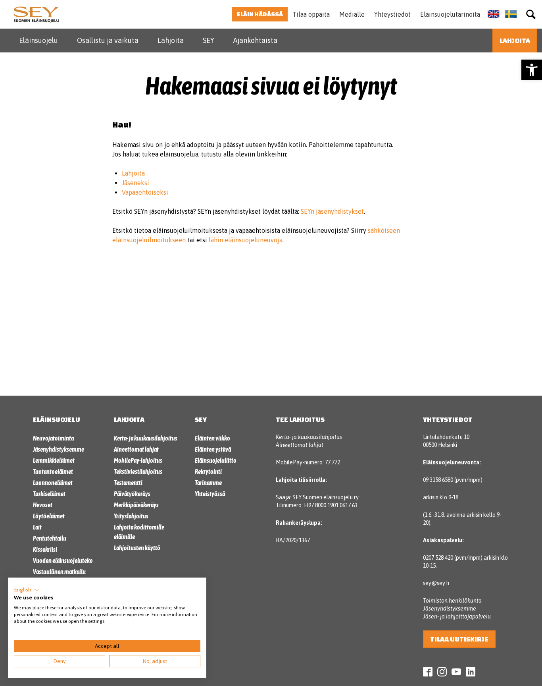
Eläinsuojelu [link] (38, 40)
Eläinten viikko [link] (212, 438)
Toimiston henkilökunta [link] (452, 600)
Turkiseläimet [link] (49, 493)
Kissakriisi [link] (45, 549)
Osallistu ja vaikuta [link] (107, 40)
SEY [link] (208, 40)
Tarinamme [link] (208, 482)
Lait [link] (37, 527)
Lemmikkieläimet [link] (54, 460)
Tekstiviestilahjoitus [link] (138, 471)
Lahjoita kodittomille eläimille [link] (139, 532)
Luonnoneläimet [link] (53, 482)
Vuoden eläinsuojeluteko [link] (63, 560)
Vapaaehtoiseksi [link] (145, 192)
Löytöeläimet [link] (49, 516)
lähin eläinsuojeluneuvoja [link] (246, 239)
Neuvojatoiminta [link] (53, 438)
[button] (27, 590)
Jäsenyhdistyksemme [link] (58, 449)
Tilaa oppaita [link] (311, 14)
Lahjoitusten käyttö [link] (137, 547)
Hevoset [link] (42, 504)
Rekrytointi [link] (208, 471)
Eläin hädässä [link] (260, 14)
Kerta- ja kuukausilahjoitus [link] (145, 438)
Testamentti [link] (128, 482)
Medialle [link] (352, 14)
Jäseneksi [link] (135, 182)
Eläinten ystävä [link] (213, 449)
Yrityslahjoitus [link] (131, 516)
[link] (531, 70)
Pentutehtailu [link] (49, 538)
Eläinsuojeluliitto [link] (215, 460)
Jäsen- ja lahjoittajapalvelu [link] (457, 616)
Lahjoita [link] (171, 40)
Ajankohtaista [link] (255, 40)
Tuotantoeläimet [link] (53, 471)
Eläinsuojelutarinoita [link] (450, 14)
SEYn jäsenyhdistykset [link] (332, 211)
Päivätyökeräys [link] (132, 493)
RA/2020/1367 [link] (293, 540)
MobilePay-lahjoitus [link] (138, 460)
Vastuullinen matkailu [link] (59, 571)
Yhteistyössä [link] (210, 493)
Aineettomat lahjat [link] (136, 449)
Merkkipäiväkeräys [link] (136, 504)
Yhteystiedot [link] (392, 14)
